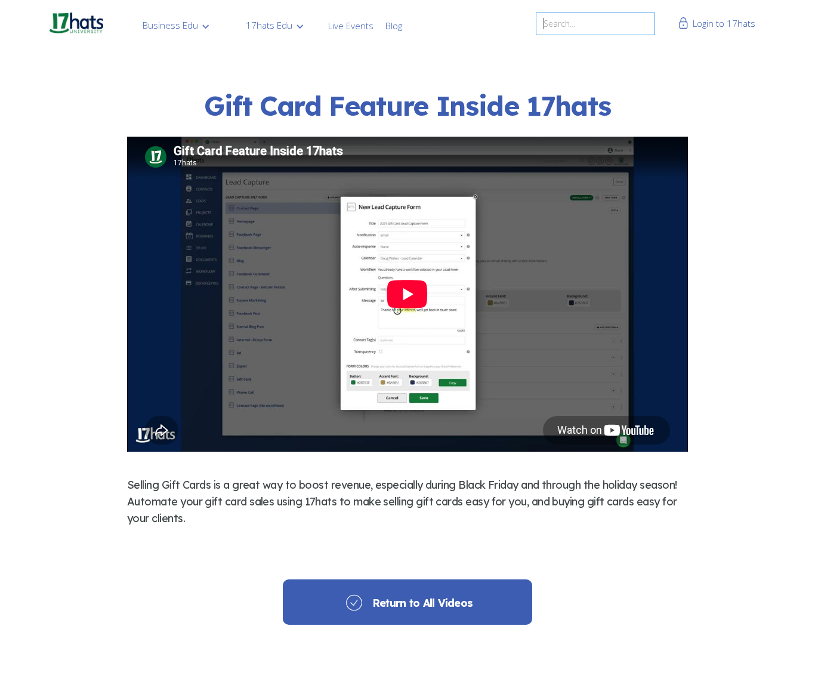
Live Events (350, 26)
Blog (393, 26)
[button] (176, 25)
